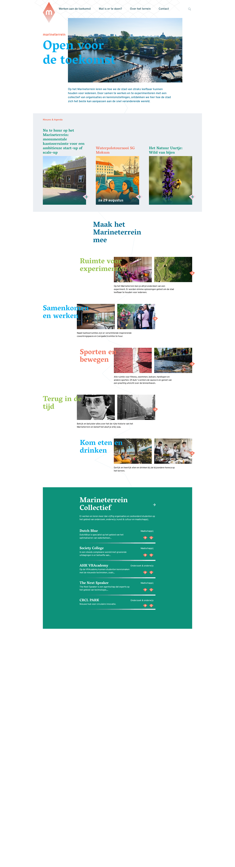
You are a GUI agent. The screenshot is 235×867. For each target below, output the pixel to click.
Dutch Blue (89, 531)
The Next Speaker (94, 583)
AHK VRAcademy (94, 565)
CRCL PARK (89, 600)
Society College (92, 548)
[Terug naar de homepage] (49, 12)
